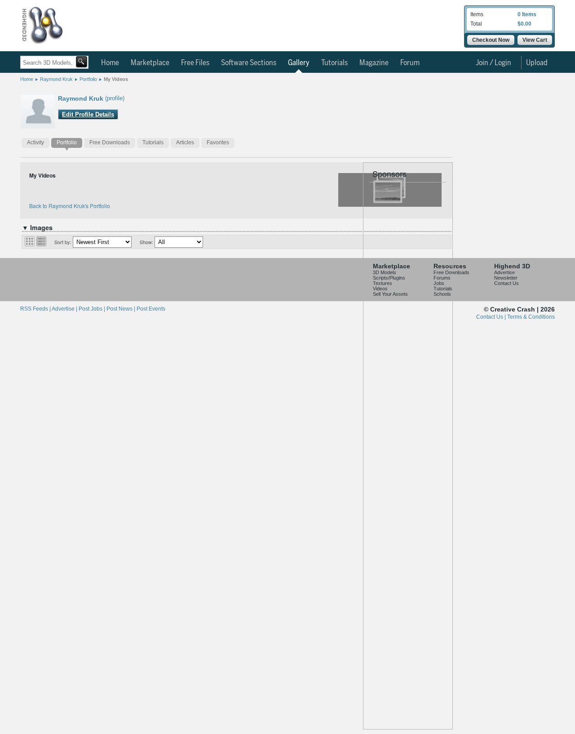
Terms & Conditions (531, 317)
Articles (185, 142)
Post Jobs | (92, 309)
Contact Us (506, 283)
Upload (537, 63)
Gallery (299, 63)
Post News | (121, 309)
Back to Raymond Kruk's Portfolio (69, 205)
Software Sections (248, 63)
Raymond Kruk (56, 79)
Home (110, 63)
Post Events (151, 309)
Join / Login (493, 63)
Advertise (504, 272)
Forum (410, 63)
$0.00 (524, 24)
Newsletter (506, 277)
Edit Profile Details (88, 114)
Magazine (374, 63)
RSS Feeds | (36, 309)
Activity (35, 142)
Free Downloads (109, 142)
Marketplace (150, 63)
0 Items (527, 14)
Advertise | (65, 309)
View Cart (534, 40)
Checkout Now (490, 40)
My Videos (116, 79)
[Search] (81, 61)
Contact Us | (491, 317)
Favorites (218, 142)
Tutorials (334, 63)
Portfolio (88, 79)
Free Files (195, 63)
